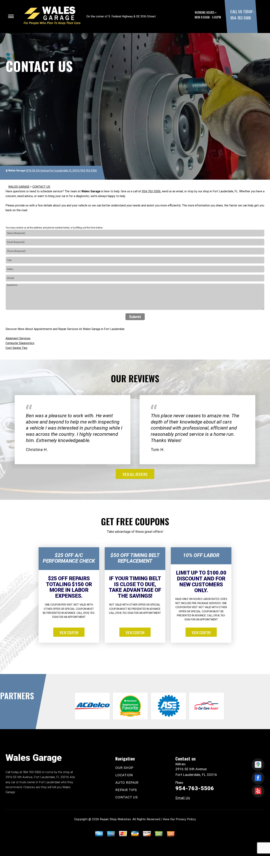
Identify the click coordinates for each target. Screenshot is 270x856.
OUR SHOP (124, 768)
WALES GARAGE (18, 186)
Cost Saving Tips (16, 348)
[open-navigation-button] (11, 16)
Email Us (182, 798)
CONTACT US (41, 186)
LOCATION (124, 775)
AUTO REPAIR (126, 782)
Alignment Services (18, 338)
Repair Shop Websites (115, 819)
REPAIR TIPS (126, 790)
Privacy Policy (186, 819)
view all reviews (135, 473)
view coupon (69, 632)
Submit (135, 317)
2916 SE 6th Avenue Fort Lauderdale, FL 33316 (53, 170)
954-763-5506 (240, 18)
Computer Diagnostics (20, 343)
